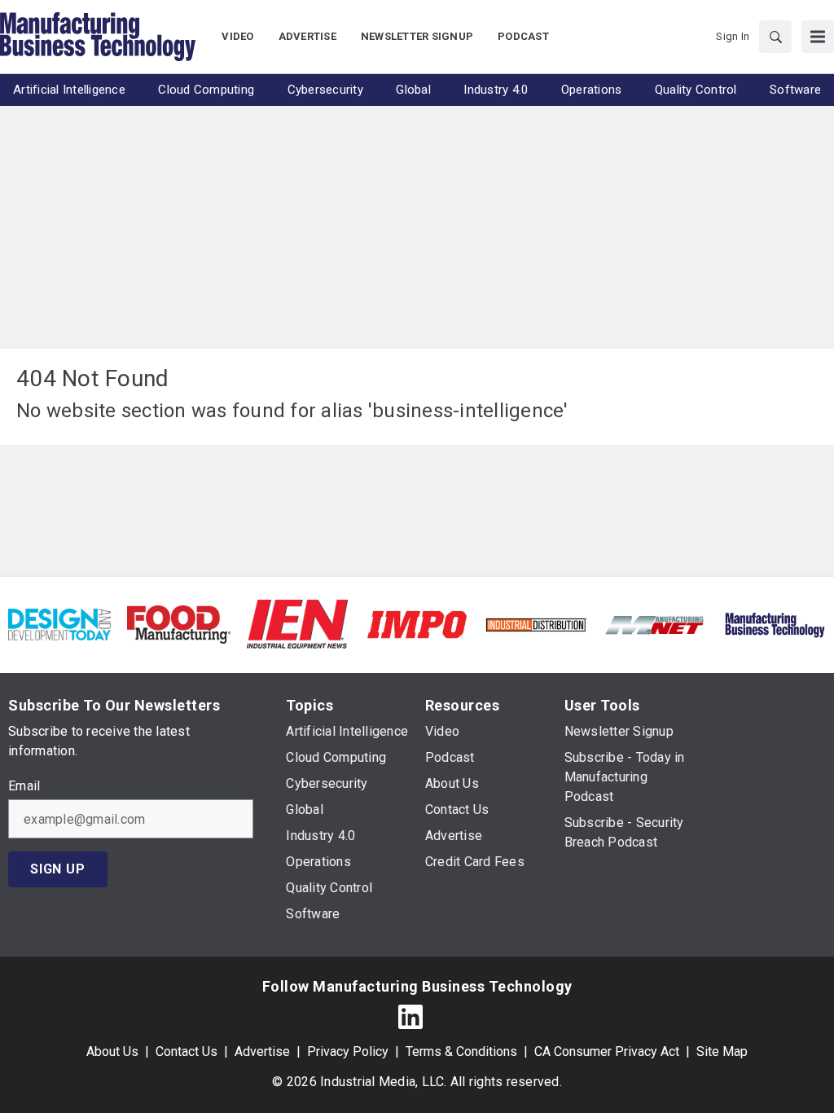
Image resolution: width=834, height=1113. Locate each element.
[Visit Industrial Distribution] (536, 623)
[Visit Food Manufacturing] (178, 623)
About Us (112, 1051)
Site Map (722, 1051)
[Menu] (817, 36)
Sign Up (58, 869)
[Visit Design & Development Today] (59, 623)
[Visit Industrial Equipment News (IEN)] (297, 623)
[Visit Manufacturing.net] (655, 623)
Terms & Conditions (461, 1051)
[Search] (775, 36)
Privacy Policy (347, 1051)
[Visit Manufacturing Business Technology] (774, 623)
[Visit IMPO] (417, 623)
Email (24, 786)
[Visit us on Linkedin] (410, 1016)
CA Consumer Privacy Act (606, 1051)
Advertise (262, 1051)
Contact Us (186, 1051)
